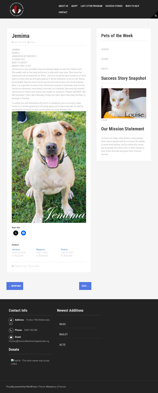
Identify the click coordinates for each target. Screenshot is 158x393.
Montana (15, 286)
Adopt (74, 6)
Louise (104, 120)
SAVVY (104, 69)
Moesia (49, 386)
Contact (63, 12)
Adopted (18, 266)
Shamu (64, 249)
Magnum (40, 249)
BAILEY (63, 334)
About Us (63, 6)
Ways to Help (132, 6)
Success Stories (114, 6)
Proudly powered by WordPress (21, 386)
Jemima (16, 249)
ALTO (62, 344)
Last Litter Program (91, 6)
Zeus (85, 286)
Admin (32, 42)
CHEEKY (105, 49)
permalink (35, 266)
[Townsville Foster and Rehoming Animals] (16, 9)
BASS (62, 324)
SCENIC (104, 59)
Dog (25, 266)
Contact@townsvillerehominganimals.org (29, 341)
